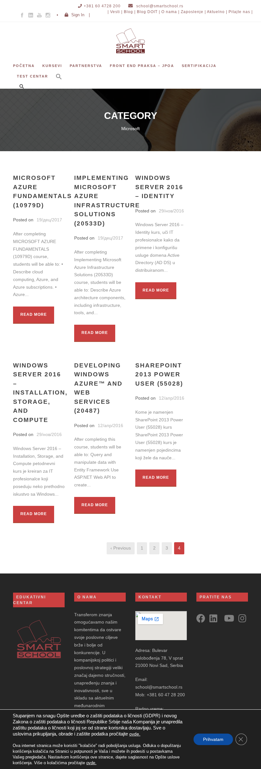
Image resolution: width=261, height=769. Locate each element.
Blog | (130, 12)
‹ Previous (120, 548)
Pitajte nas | (241, 12)
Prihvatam (213, 739)
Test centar (32, 76)
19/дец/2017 (49, 219)
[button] (59, 81)
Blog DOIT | (148, 12)
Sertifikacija (199, 66)
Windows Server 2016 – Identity (159, 186)
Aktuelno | (217, 12)
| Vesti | (115, 12)
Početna (24, 66)
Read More (33, 314)
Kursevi (52, 66)
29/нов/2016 (171, 210)
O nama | (170, 12)
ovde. (134, 733)
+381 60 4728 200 (102, 6)
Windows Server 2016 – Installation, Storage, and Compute (40, 392)
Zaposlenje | (193, 12)
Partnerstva (86, 66)
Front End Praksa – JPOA (142, 66)
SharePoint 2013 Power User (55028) (159, 374)
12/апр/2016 (110, 425)
